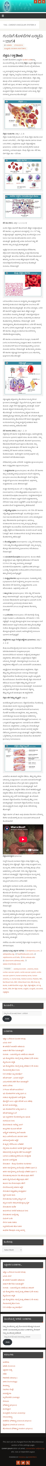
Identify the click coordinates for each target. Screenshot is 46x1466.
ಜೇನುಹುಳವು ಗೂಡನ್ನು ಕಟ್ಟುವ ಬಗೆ (14, 1199)
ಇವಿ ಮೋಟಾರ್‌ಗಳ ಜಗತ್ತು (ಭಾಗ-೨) (14, 1093)
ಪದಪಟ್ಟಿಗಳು (7, 1393)
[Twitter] (39, 1)
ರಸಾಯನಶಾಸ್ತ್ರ (7, 1417)
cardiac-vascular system (11, 972)
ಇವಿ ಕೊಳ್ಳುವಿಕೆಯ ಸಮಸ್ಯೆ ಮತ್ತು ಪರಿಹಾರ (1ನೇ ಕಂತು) (20, 1066)
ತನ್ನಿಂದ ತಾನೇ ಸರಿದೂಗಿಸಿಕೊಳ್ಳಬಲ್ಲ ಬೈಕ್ (16, 1203)
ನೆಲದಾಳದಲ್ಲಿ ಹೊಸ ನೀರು (11, 1070)
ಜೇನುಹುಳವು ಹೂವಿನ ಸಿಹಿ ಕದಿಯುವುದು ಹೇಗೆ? (18, 1175)
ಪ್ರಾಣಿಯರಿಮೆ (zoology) (11, 1397)
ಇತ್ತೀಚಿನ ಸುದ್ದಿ (7, 1370)
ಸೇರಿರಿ (7, 1019)
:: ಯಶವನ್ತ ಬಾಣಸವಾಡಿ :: (20, 969)
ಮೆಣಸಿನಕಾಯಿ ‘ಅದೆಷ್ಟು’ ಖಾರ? (13, 1124)
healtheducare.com (25, 954)
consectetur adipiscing (35, 1448)
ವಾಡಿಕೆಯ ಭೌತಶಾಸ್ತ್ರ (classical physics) (17, 1421)
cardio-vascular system (28, 972)
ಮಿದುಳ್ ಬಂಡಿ (8, 1218)
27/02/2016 (18, 45)
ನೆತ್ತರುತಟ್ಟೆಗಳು (32, 985)
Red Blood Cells (8, 982)
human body (16, 979)
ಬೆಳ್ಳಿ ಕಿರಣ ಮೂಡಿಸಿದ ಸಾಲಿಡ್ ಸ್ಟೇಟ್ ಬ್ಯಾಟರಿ (17, 1148)
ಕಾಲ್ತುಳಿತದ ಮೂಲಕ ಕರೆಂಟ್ (12, 1128)
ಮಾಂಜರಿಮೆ (39, 989)
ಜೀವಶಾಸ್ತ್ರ (6, 1385)
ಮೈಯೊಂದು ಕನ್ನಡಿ (9, 1062)
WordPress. (32, 1457)
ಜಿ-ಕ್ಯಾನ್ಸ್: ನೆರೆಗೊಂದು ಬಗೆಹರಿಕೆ (13, 1144)
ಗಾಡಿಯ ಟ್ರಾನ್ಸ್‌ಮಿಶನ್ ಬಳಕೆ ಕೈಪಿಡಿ (14, 1097)
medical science (26, 979)
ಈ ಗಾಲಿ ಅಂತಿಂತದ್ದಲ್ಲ (10, 1105)
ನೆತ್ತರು (25, 985)
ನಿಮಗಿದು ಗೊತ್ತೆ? (8, 1389)
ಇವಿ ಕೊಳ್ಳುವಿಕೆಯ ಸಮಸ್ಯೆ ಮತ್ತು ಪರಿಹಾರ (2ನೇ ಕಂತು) (20, 1058)
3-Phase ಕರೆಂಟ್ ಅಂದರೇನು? (13, 1089)
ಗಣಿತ (5, 1374)
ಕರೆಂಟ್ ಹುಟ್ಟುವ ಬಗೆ (10, 1113)
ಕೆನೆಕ (32, 982)
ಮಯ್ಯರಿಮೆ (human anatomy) (15, 48)
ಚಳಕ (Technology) (10, 1381)
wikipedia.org (8, 954)
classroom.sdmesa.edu (14, 960)
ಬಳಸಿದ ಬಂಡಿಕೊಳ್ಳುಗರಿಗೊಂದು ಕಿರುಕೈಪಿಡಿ (17, 1156)
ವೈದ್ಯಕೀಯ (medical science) (13, 1424)
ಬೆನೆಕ (9, 989)
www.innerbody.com (11, 964)
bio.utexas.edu (29, 957)
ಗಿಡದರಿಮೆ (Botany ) (10, 1378)
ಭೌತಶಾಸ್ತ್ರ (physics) (10, 1405)
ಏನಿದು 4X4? (7, 1042)
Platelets (36, 979)
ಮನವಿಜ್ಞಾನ (7, 1409)
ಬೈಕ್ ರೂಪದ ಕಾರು (9, 1195)
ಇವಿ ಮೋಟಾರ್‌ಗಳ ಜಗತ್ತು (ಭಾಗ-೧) (14, 1109)
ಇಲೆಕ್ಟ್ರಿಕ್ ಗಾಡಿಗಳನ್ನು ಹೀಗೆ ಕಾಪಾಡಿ (14, 1132)
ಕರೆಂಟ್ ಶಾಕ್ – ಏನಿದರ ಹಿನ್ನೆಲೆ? (13, 1078)
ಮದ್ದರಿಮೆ (26, 989)
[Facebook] (35, 1)
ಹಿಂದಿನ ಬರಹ (27, 59)
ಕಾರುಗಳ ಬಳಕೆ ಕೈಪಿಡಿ (10, 1160)
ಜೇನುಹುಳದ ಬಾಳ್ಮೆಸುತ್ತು (11, 1214)
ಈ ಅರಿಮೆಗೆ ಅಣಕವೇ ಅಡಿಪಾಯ (14, 1046)
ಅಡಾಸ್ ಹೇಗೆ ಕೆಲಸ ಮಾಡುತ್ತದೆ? (13, 1050)
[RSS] (43, 1)
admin (9, 45)
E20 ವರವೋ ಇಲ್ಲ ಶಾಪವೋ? (12, 1074)
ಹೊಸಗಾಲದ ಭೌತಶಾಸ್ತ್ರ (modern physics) (18, 1428)
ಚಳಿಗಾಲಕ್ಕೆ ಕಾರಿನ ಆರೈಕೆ (10, 1140)
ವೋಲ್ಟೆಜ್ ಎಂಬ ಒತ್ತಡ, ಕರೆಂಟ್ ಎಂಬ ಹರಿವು (17, 1101)
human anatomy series (24, 976)
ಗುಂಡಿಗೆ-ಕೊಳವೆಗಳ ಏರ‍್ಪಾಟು (15, 985)
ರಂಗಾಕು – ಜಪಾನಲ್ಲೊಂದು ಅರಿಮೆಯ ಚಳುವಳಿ (18, 1054)
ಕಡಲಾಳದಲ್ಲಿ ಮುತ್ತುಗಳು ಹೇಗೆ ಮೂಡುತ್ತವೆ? (17, 1152)
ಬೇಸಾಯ (6, 1401)
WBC (15, 982)
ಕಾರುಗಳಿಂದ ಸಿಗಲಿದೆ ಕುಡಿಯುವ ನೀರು (15, 1210)
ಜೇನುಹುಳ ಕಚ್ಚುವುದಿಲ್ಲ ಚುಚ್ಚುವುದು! (14, 1191)
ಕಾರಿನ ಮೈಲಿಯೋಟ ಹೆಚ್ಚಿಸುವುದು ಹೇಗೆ (15, 1179)
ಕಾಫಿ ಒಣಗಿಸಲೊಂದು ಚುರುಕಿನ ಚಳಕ (15, 1136)
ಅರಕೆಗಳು (6, 1362)
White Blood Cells (24, 982)
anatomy (30, 969)
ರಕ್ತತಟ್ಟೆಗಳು (6, 992)
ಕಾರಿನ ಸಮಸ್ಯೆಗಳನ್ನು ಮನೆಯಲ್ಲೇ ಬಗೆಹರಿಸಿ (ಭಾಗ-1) (20, 1171)
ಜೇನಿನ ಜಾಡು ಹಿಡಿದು (10, 1222)
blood (36, 969)
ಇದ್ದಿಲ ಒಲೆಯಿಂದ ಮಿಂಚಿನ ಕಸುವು (14, 1038)
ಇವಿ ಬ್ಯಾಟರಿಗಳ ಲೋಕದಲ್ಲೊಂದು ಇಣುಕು (16, 1117)
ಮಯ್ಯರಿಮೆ (32, 989)
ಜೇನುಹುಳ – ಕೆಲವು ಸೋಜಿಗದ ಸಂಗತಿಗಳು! (17, 1163)
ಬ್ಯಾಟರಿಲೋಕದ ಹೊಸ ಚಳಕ (12, 1226)
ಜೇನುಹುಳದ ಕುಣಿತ (9, 1207)
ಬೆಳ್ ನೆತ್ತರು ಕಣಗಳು (17, 989)
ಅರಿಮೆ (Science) (9, 1366)
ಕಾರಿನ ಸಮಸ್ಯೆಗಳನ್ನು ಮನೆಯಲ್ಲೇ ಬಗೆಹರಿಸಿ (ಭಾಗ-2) (20, 1167)
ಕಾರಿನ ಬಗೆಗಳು (8, 1085)
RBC (40, 979)
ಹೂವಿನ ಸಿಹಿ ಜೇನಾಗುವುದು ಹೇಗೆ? (14, 1183)
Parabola (22, 1457)
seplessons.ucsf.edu (11, 957)
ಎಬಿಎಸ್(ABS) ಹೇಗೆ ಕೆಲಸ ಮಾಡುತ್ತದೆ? (16, 1081)
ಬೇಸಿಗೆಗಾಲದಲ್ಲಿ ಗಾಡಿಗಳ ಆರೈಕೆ (13, 1187)
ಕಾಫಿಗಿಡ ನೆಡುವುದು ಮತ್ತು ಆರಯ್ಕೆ (14, 1230)
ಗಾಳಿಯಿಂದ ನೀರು (9, 1121)
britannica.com (33, 951)
